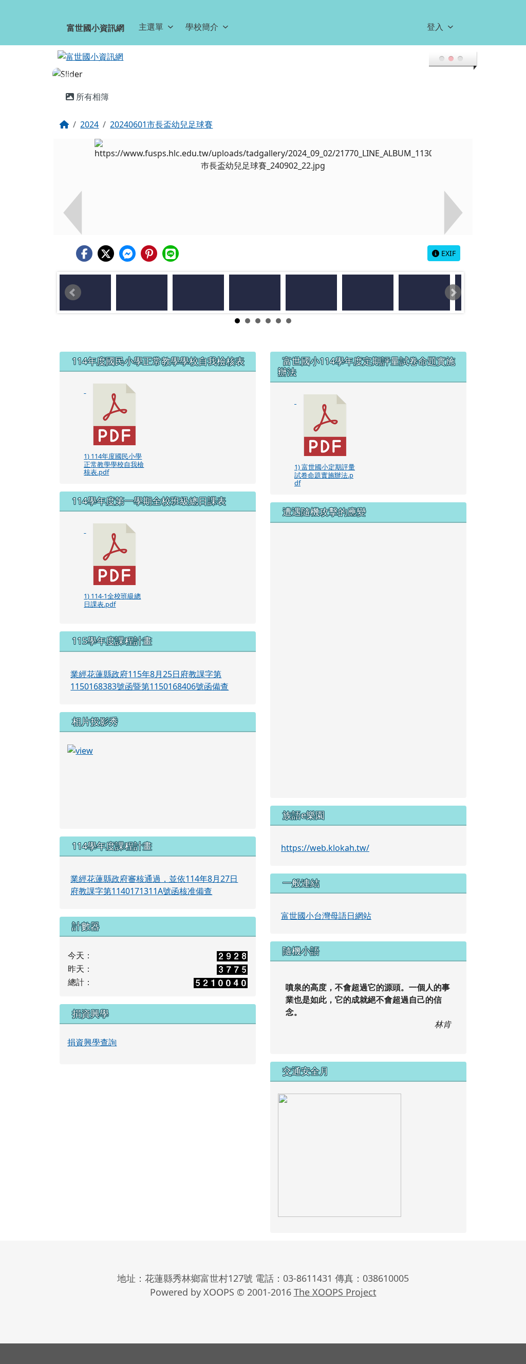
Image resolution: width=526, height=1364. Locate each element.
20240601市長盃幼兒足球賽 (161, 124)
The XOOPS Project (335, 1292)
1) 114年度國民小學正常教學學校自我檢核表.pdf (114, 464)
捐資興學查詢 (92, 1042)
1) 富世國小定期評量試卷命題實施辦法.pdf (324, 474)
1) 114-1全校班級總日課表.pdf (112, 599)
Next (453, 292)
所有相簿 (91, 96)
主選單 (151, 26)
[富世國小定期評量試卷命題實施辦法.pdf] (325, 425)
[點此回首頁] (262, 74)
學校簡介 (201, 26)
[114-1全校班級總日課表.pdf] (114, 554)
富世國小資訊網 (95, 27)
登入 (435, 26)
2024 (89, 124)
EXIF (447, 253)
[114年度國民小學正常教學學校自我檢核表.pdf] (114, 414)
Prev (73, 292)
